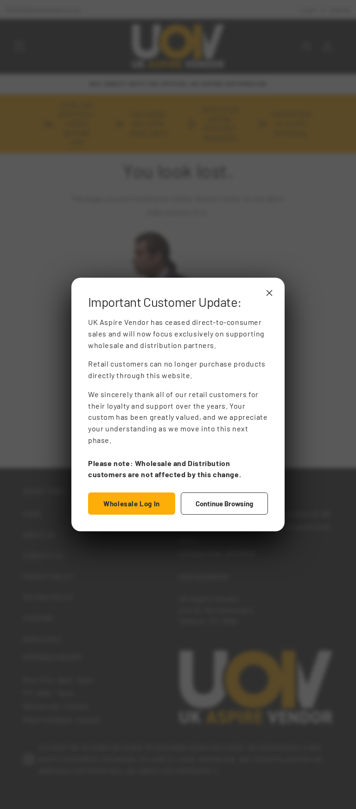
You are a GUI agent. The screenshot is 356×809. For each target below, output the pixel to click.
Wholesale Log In (131, 503)
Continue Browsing (224, 503)
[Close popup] (269, 293)
